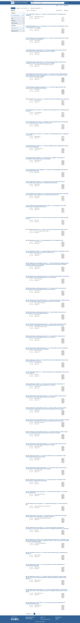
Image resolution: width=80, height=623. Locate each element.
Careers (56, 619)
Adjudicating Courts (14, 30)
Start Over (13, 8)
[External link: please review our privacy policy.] (12, 619)
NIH (38, 621)
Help (61, 5)
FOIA (41, 618)
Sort (59, 10)
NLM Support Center (58, 617)
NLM (36, 621)
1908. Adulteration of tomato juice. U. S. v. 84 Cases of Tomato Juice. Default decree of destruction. (48, 99)
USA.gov (43, 621)
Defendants (13, 20)
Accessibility (57, 618)
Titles (12, 18)
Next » (36, 10)
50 (66, 10)
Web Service (66, 5)
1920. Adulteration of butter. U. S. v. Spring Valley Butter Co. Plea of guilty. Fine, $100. (45, 240)
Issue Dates (13, 25)
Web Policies (43, 617)
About (57, 5)
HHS (40, 621)
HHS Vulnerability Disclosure (45, 619)
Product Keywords (14, 23)
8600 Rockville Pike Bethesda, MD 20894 (29, 618)
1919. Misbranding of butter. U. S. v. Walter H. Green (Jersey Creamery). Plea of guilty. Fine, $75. (47, 229)
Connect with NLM (14, 617)
